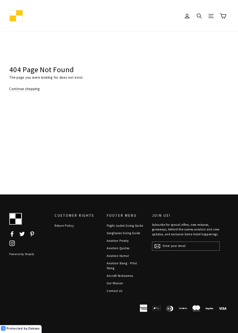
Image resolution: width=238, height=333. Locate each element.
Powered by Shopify (21, 254)
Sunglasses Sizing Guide (123, 233)
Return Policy (64, 226)
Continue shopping (24, 89)
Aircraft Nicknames (120, 276)
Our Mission (115, 283)
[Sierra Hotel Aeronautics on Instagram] (12, 243)
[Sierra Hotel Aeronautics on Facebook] (12, 233)
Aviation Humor (118, 256)
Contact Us (114, 291)
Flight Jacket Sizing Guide (125, 226)
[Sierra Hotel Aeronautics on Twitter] (22, 233)
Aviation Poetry (118, 241)
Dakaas (34, 328)
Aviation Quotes (118, 248)
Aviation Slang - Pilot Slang (122, 265)
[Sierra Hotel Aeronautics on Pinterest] (32, 233)
